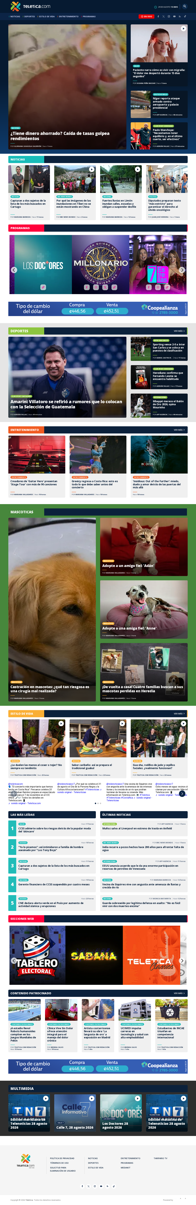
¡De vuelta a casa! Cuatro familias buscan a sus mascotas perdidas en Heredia (144, 672)
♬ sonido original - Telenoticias (79, 791)
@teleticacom (15, 784)
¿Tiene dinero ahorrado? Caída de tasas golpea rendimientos (67, 86)
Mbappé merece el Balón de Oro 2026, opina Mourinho (159, 406)
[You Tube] (174, 16)
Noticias (15, 16)
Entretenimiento (68, 16)
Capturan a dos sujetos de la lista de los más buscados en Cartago (29, 192)
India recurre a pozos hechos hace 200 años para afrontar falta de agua (144, 847)
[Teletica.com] (30, 6)
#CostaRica (127, 797)
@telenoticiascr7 (66, 784)
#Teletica (145, 795)
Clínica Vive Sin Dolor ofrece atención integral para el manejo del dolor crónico (61, 1025)
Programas (89, 16)
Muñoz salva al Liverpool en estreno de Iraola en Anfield (144, 828)
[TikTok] (185, 17)
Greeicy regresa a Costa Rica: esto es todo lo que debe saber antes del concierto (98, 467)
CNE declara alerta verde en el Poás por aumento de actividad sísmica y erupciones (52, 903)
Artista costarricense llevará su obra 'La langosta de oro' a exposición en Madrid (98, 1025)
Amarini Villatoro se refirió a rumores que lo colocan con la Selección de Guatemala (67, 377)
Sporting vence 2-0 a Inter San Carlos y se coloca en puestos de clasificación (159, 349)
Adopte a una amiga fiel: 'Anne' (144, 609)
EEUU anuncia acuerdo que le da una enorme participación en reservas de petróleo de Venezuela (144, 866)
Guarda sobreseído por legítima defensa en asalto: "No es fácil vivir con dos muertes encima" (144, 903)
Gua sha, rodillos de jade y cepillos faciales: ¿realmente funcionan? (159, 748)
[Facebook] (158, 16)
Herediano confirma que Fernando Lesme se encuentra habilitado (159, 377)
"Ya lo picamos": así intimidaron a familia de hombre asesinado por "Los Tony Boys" (52, 847)
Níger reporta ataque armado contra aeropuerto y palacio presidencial (159, 104)
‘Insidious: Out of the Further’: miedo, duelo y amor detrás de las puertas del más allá (159, 467)
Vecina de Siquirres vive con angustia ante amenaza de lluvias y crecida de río (144, 884)
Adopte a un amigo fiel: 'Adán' (144, 547)
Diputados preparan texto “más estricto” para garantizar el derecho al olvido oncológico (167, 192)
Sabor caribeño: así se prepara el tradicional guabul (98, 748)
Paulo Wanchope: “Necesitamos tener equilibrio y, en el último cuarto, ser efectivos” (159, 135)
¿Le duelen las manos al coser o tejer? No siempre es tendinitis (36, 748)
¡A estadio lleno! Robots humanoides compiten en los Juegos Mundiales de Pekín (24, 1025)
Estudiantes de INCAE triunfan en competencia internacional (171, 1025)
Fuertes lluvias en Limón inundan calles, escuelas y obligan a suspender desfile (121, 192)
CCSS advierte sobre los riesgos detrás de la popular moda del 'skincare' (52, 828)
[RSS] (180, 16)
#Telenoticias (92, 789)
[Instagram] (169, 16)
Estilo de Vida (47, 16)
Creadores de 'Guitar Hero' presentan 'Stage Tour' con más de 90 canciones (36, 467)
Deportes (29, 16)
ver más (178, 331)
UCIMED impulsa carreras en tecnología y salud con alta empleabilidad (135, 1025)
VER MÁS (178, 429)
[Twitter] (163, 16)
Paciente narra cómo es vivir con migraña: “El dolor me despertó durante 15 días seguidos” (159, 55)
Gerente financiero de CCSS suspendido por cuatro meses (52, 884)
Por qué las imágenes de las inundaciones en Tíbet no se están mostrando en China (75, 192)
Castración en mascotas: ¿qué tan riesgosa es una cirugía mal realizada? (52, 609)
